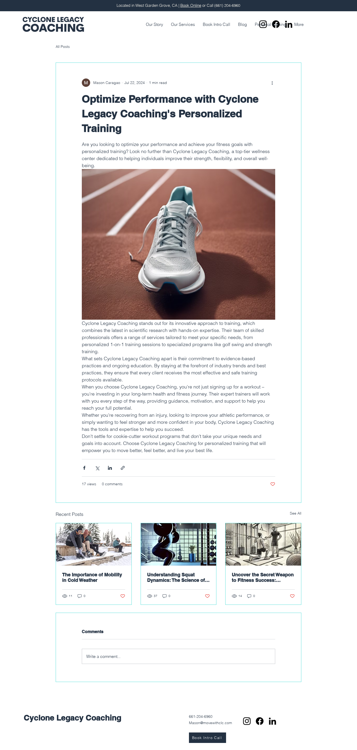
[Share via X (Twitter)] (97, 467)
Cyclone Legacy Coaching (72, 717)
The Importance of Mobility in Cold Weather (92, 577)
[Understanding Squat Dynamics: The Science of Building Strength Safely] (178, 544)
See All (295, 513)
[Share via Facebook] (84, 467)
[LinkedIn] (272, 721)
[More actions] (272, 83)
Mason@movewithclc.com (210, 722)
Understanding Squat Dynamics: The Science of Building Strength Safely (176, 577)
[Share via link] (122, 467)
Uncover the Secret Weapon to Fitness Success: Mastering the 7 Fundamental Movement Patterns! (263, 577)
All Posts (63, 46)
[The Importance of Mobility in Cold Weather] (93, 544)
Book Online (190, 5)
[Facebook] (260, 721)
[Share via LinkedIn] (109, 467)
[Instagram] (247, 721)
